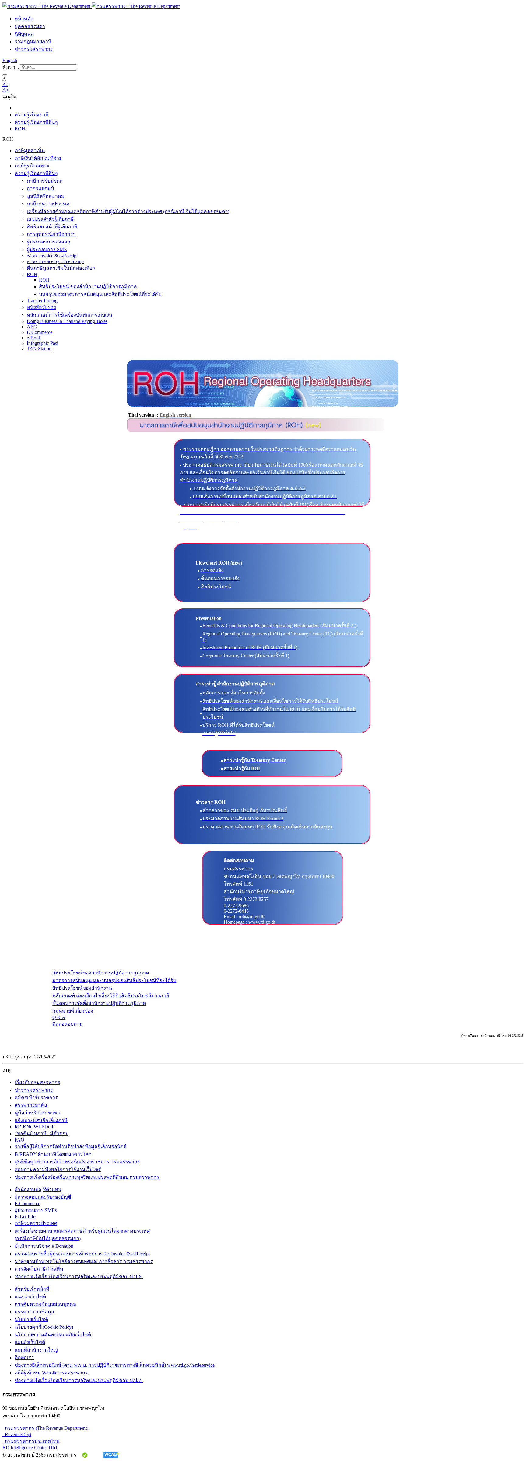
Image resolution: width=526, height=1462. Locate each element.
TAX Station (39, 348)
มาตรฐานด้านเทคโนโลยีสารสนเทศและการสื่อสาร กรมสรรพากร (84, 1261)
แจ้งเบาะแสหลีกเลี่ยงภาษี (41, 1120)
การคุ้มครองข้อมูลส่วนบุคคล (45, 1304)
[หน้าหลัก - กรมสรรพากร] (91, 6)
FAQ (19, 1139)
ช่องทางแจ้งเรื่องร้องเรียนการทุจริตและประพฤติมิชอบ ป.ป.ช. (79, 1276)
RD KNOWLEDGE (35, 1126)
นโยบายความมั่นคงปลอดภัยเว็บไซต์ (53, 1334)
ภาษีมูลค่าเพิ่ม (30, 150)
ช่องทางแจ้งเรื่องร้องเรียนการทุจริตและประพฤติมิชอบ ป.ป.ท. (79, 1380)
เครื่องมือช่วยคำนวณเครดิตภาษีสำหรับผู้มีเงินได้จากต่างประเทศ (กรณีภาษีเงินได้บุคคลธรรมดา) (128, 211)
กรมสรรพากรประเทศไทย (30, 1441)
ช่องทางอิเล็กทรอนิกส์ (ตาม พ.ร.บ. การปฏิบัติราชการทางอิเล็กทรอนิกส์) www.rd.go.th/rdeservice (115, 1365)
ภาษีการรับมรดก (45, 181)
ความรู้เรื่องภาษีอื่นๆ (36, 122)
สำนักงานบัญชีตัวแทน (38, 1189)
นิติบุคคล (24, 34)
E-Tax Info (25, 1216)
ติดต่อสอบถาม (67, 1024)
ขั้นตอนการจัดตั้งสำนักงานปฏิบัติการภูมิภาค (99, 1003)
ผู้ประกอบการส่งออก (48, 241)
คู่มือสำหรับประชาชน (38, 1112)
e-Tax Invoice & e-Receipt (52, 255)
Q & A (58, 1017)
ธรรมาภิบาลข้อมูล (34, 1311)
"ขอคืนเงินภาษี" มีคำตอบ (41, 1133)
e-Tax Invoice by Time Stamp (55, 261)
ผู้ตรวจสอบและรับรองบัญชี (43, 1197)
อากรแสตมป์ (40, 188)
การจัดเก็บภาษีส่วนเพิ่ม (39, 1268)
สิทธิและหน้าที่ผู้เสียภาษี (52, 226)
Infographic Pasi (42, 343)
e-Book (34, 337)
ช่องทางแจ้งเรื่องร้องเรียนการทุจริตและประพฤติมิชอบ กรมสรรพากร (87, 1177)
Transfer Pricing (42, 300)
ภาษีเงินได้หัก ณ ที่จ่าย (38, 158)
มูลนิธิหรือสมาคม (46, 196)
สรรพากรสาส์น (31, 1105)
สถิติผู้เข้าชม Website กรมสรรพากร (51, 1372)
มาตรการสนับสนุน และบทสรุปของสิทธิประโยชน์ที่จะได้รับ (114, 980)
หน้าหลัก (24, 18)
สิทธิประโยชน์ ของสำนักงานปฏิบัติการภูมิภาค (88, 286)
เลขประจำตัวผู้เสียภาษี (50, 219)
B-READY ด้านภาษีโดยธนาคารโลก (53, 1154)
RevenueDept (16, 1434)
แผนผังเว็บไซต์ (30, 1342)
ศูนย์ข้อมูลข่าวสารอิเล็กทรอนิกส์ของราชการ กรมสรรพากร (77, 1161)
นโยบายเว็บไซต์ (31, 1319)
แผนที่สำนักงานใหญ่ (36, 1349)
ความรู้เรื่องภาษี (32, 114)
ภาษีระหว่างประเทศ (48, 203)
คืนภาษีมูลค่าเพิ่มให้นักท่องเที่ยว (61, 268)
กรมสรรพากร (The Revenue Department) (45, 1428)
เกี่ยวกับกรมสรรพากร (37, 1082)
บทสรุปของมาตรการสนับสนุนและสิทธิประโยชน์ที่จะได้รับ (100, 294)
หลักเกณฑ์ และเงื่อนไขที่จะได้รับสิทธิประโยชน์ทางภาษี (110, 995)
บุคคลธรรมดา (30, 26)
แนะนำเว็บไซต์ (30, 1296)
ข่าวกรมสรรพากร (34, 49)
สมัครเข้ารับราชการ (36, 1097)
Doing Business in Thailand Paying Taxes (67, 321)
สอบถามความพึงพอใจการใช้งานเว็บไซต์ (58, 1169)
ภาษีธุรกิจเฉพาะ (32, 165)
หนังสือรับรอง (41, 307)
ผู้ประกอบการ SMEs (36, 1210)
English (9, 60)
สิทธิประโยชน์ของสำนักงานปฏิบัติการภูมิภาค (100, 972)
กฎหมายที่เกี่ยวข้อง (72, 1010)
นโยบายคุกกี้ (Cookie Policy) (44, 1327)
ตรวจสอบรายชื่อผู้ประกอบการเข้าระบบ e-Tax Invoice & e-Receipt (82, 1253)
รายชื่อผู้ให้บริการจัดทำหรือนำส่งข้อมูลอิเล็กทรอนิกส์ (71, 1146)
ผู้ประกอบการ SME (47, 249)
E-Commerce (39, 332)
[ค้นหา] (4, 75)
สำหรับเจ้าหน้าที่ (32, 1289)
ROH (20, 128)
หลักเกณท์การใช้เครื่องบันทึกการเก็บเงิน (69, 314)
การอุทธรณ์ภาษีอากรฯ (51, 234)
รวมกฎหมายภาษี (33, 41)
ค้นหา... (10, 67)
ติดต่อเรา (24, 1357)
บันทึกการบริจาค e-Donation (44, 1246)
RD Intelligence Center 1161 (30, 1447)
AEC (32, 326)
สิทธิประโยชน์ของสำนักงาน (82, 988)
